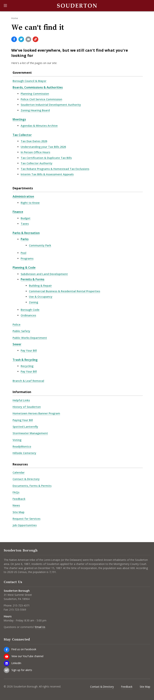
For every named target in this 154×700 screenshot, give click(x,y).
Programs (27, 258)
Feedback (19, 499)
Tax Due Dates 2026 (34, 141)
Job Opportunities (25, 525)
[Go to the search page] (148, 5)
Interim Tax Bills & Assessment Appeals (47, 174)
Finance (18, 212)
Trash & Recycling (25, 360)
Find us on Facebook (23, 649)
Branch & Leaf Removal (28, 381)
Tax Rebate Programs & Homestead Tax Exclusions (55, 169)
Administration (23, 196)
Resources (20, 464)
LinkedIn (16, 663)
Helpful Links (21, 400)
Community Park (40, 245)
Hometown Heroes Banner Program (36, 413)
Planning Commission (35, 93)
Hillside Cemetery (24, 453)
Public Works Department (30, 338)
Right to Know (30, 202)
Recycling (27, 366)
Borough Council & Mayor (29, 81)
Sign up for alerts (21, 670)
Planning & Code (24, 267)
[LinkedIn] (6, 663)
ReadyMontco (22, 446)
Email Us (40, 627)
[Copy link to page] (35, 39)
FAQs (16, 492)
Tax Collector (22, 135)
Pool (23, 253)
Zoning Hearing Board (35, 110)
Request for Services (26, 518)
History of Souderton (27, 407)
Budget (25, 218)
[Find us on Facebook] (6, 649)
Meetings (19, 119)
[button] (5, 5)
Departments (23, 188)
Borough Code (30, 309)
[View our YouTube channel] (6, 656)
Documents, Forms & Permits (32, 485)
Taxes (25, 223)
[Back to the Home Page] (77, 5)
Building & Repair (40, 285)
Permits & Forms (32, 279)
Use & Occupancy (40, 296)
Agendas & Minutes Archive (39, 125)
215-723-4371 (21, 605)
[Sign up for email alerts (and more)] (6, 670)
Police (16, 324)
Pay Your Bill (29, 350)
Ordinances (28, 315)
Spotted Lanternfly (25, 426)
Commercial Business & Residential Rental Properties (64, 291)
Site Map (18, 512)
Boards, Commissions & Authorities (38, 87)
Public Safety (21, 331)
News (16, 505)
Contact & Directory (26, 479)
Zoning (33, 302)
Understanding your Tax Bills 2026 (43, 147)
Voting (17, 440)
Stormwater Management (30, 433)
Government (22, 73)
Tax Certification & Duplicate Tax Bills (46, 158)
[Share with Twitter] (21, 39)
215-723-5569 (17, 609)
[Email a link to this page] (28, 39)
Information (22, 392)
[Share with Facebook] (14, 39)
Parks (25, 239)
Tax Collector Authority (36, 163)
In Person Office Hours (35, 152)
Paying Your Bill (23, 420)
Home (14, 18)
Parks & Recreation (26, 233)
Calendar (19, 472)
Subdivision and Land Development (44, 274)
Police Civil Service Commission (41, 99)
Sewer (17, 344)
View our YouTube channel (27, 656)
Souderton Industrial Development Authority (51, 104)
